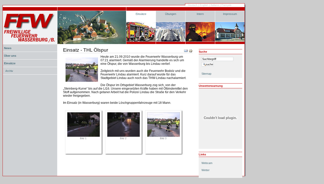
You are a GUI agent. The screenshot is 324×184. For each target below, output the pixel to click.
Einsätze (141, 13)
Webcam (206, 163)
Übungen (170, 13)
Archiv (9, 70)
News (7, 48)
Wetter (205, 170)
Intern (200, 13)
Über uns (10, 55)
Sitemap (206, 73)
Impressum (230, 13)
